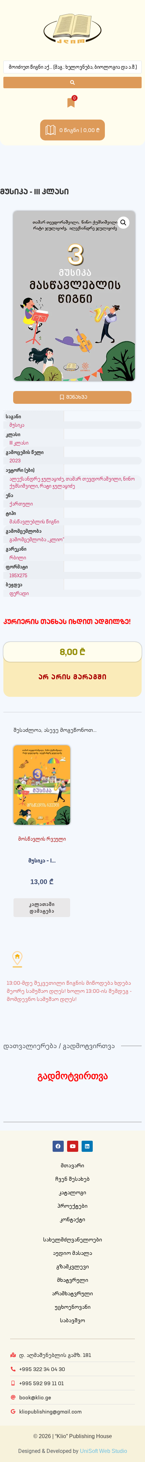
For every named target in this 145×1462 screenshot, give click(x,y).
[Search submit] (72, 82)
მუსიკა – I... (42, 860)
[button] (123, 223)
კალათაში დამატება (42, 907)
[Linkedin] (87, 1146)
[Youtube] (72, 1146)
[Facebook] (58, 1146)
